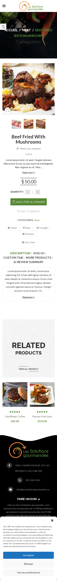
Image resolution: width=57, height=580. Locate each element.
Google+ (44, 227)
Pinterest (29, 234)
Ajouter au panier (30, 202)
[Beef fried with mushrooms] (7, 114)
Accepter (28, 555)
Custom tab (13, 258)
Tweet (13, 227)
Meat (26, 30)
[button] (52, 520)
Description (20, 253)
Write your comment (30, 148)
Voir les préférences (28, 572)
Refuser (28, 564)
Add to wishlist (30, 211)
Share (27, 227)
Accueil (11, 30)
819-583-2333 (33, 480)
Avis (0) (38, 253)
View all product (28, 369)
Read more (27, 172)
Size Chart (29, 242)
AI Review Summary (28, 262)
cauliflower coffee (15, 416)
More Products (38, 258)
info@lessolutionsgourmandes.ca (32, 489)
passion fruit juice (42, 416)
